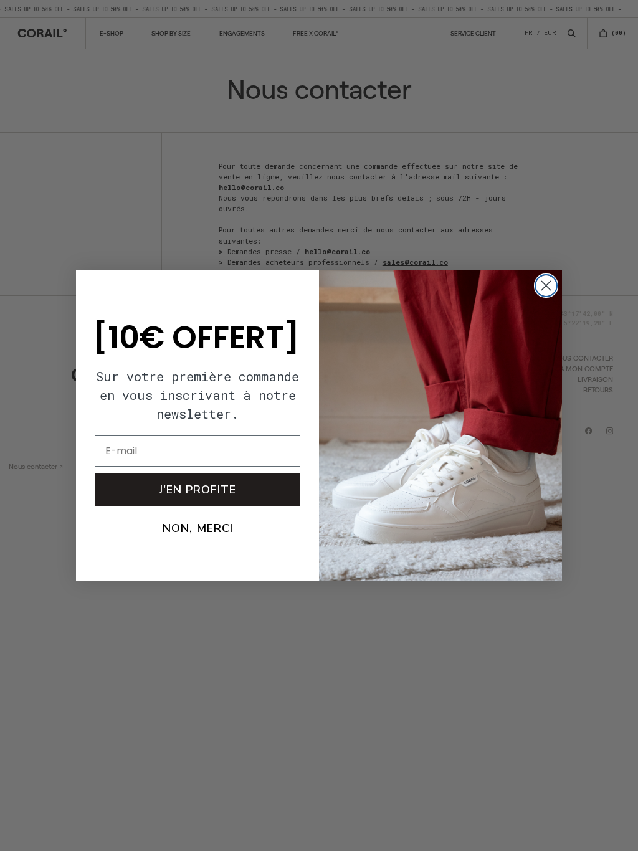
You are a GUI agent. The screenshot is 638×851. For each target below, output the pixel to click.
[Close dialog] (546, 286)
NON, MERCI (198, 528)
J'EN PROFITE (197, 489)
